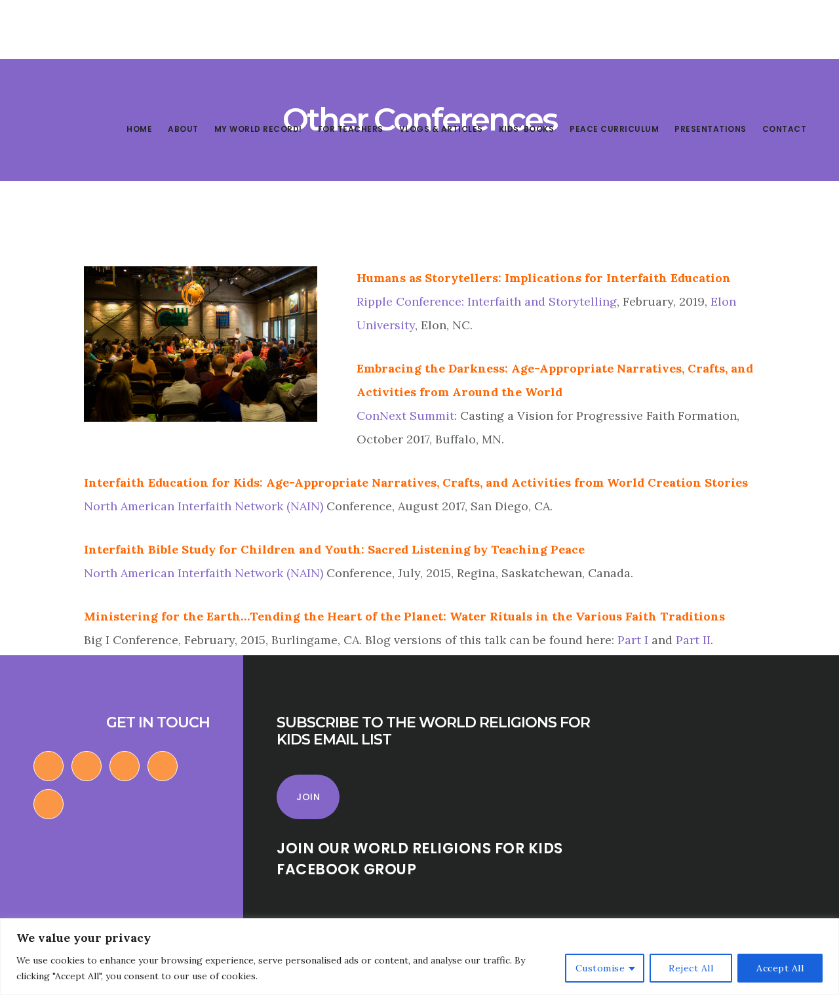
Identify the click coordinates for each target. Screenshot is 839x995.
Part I (632, 639)
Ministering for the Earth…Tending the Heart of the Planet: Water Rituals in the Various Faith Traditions (404, 616)
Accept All (780, 968)
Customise (600, 968)
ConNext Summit (405, 415)
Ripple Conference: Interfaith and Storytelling (487, 301)
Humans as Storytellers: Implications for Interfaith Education (544, 277)
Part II (693, 639)
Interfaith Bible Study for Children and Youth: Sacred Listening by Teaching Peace (334, 549)
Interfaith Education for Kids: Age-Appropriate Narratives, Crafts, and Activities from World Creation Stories (416, 482)
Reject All (691, 968)
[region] (419, 956)
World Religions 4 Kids (103, 55)
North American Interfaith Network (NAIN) (205, 506)
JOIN (308, 796)
